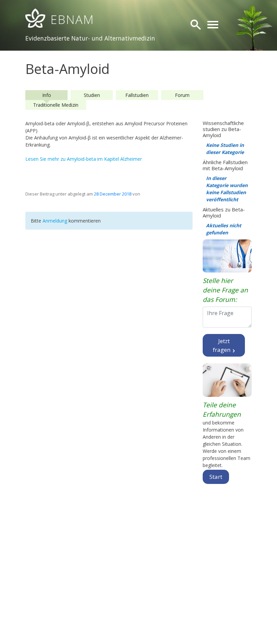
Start (215, 477)
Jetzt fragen (222, 345)
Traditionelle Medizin (55, 105)
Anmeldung (56, 220)
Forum (182, 95)
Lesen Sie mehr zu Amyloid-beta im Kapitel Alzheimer (83, 159)
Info (46, 95)
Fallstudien (137, 95)
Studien (92, 95)
